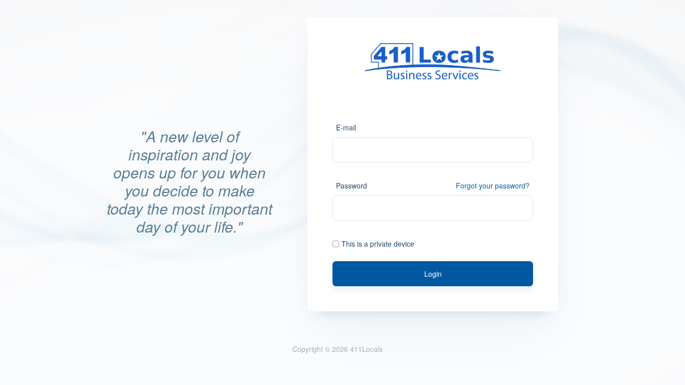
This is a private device (377, 244)
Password (351, 185)
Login (433, 274)
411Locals (366, 349)
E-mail (346, 127)
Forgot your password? (493, 185)
